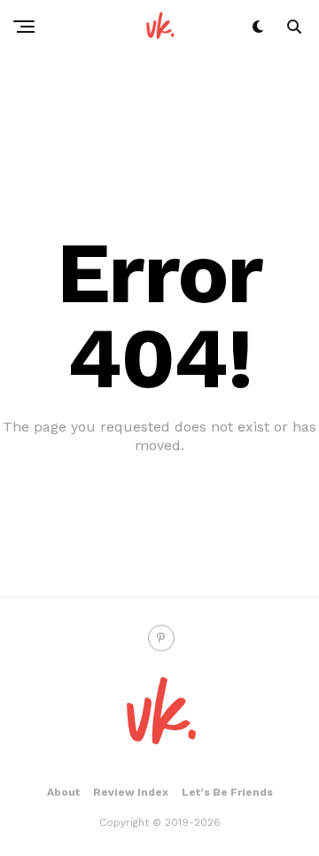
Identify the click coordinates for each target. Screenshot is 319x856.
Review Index (130, 792)
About (63, 792)
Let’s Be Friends (227, 792)
